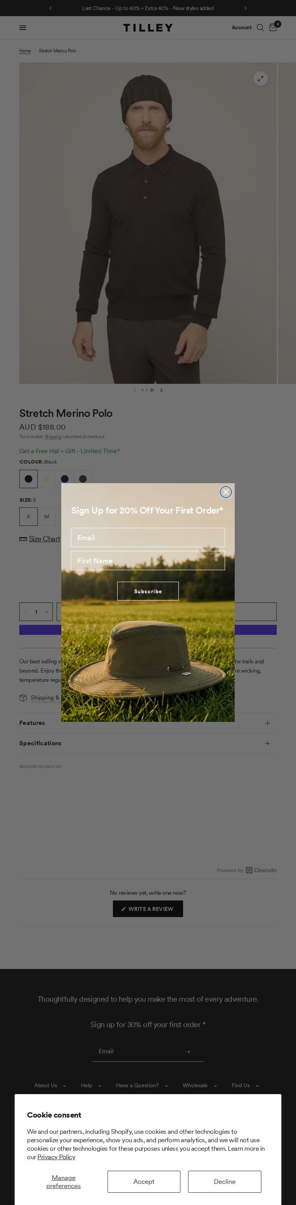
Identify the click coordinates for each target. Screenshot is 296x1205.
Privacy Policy (56, 1157)
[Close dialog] (226, 492)
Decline (224, 1181)
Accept (144, 1181)
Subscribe (148, 591)
